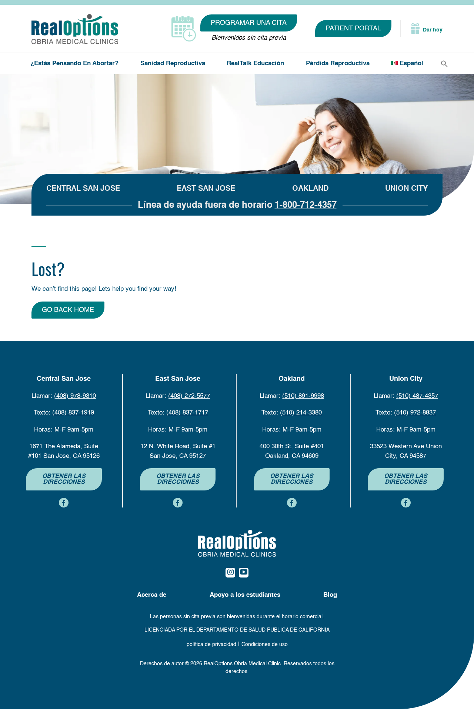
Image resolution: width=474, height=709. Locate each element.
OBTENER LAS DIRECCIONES (64, 479)
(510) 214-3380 (301, 413)
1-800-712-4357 (306, 205)
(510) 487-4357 (417, 396)
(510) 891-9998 (303, 396)
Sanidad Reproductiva (172, 63)
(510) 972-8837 (415, 413)
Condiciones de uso (264, 644)
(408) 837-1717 (187, 413)
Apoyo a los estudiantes (245, 595)
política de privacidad (211, 644)
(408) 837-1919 (73, 413)
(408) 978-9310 (75, 396)
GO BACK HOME (68, 310)
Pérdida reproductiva (338, 63)
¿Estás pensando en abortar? (74, 63)
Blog (330, 595)
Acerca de (151, 595)
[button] (444, 64)
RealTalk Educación (255, 63)
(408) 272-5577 (189, 396)
